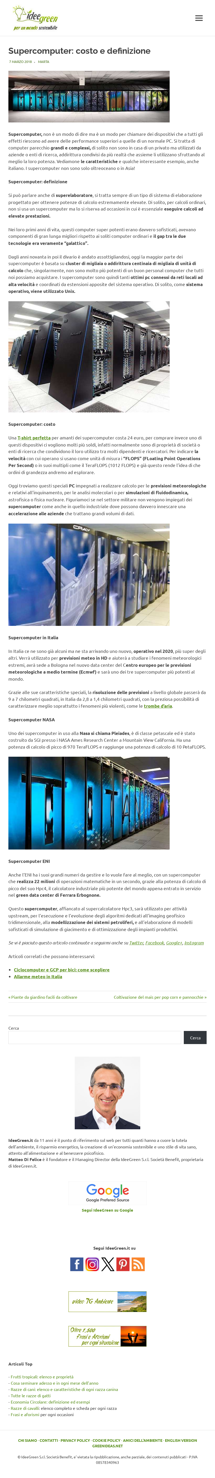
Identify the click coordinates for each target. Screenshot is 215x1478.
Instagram (194, 942)
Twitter (136, 942)
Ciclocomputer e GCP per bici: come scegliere (62, 969)
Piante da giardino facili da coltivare (44, 996)
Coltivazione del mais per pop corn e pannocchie (158, 996)
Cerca (13, 1027)
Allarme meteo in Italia (38, 976)
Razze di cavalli (25, 1408)
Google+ (174, 942)
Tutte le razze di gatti (31, 1395)
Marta (43, 61)
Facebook (154, 942)
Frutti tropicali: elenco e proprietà (42, 1376)
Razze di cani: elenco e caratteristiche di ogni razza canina (64, 1389)
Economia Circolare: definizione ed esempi (50, 1401)
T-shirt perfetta (34, 437)
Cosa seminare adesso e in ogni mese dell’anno (54, 1382)
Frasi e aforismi (25, 1414)
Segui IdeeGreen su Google (107, 1210)
